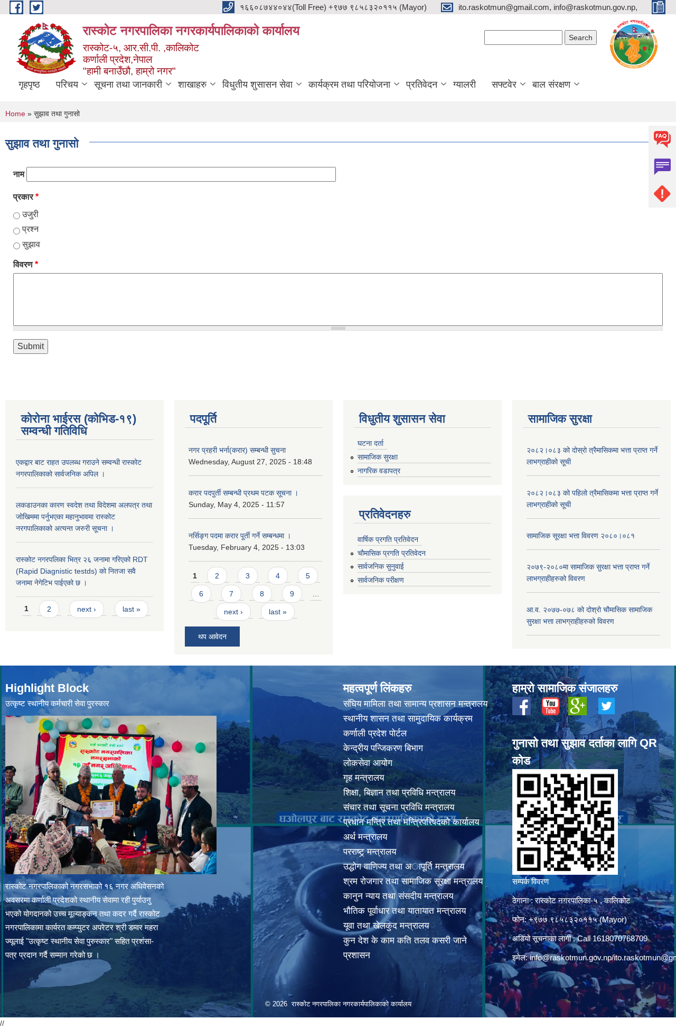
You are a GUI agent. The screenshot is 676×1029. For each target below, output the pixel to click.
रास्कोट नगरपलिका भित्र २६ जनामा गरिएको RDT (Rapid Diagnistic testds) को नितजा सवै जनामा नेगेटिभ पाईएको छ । (82, 571)
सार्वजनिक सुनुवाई (381, 566)
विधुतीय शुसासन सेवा (257, 84)
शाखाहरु (192, 84)
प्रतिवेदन (421, 84)
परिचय (67, 84)
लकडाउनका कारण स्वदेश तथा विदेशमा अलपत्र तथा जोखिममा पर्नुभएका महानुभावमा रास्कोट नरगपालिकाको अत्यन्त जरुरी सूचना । (84, 516)
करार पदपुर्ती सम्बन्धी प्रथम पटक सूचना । (243, 493)
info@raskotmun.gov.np (571, 957)
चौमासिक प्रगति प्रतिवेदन (392, 553)
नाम (18, 174)
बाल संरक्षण (551, 84)
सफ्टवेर (504, 84)
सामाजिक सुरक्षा (378, 457)
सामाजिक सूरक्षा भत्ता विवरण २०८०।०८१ (581, 535)
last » (131, 609)
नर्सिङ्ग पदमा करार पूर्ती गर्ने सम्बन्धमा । (240, 535)
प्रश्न (30, 228)
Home (15, 113)
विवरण (25, 264)
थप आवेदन (212, 636)
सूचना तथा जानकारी (128, 84)
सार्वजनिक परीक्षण (381, 580)
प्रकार (26, 196)
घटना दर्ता (370, 443)
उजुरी (30, 214)
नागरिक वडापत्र (379, 470)
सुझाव (31, 244)
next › (86, 609)
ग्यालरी (464, 84)
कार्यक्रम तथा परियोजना (349, 84)
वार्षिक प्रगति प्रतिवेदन (388, 539)
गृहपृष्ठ (29, 84)
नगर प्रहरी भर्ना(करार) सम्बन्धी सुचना (237, 450)
